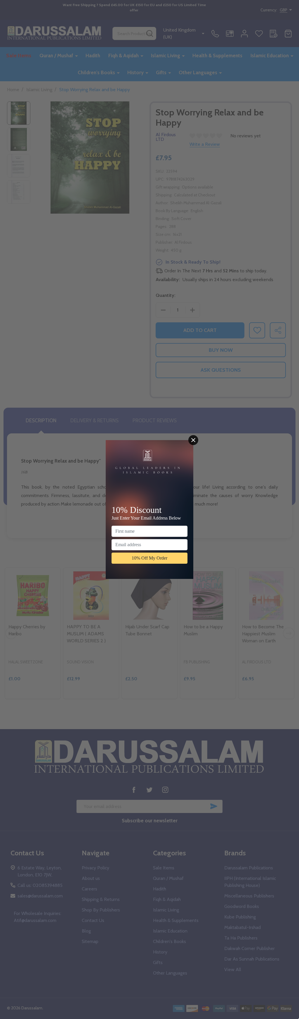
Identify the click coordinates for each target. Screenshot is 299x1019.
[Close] (193, 440)
